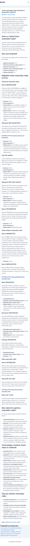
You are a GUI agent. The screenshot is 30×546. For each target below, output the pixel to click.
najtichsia (7, 522)
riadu (19, 522)
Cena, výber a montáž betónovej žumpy (11, 528)
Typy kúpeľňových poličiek (7, 530)
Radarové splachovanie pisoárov (9, 535)
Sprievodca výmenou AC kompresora (10, 533)
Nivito (2, 2)
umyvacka (14, 522)
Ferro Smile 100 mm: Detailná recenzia (10, 531)
